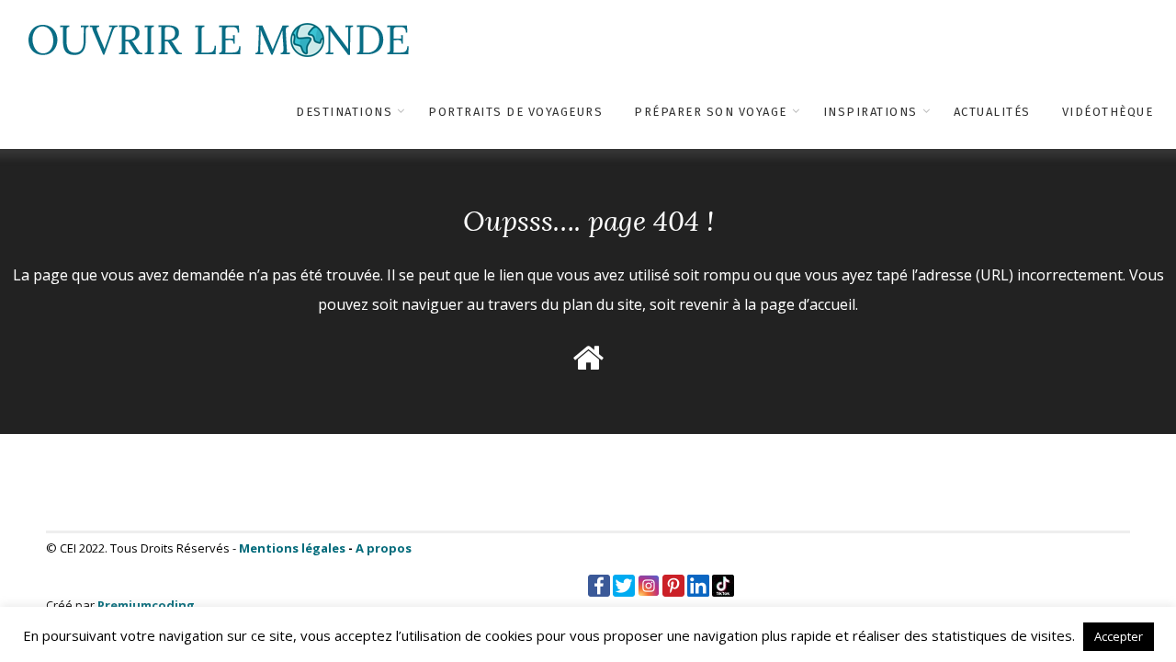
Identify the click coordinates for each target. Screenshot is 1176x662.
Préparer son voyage (710, 112)
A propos (384, 548)
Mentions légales (292, 548)
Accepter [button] (1118, 636)
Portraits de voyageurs (515, 112)
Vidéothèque (1108, 112)
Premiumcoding (146, 605)
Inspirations (870, 112)
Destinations (344, 112)
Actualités (992, 112)
